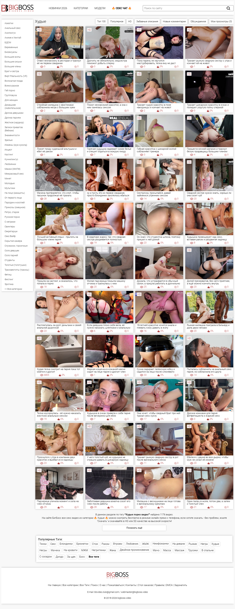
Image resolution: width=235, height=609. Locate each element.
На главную (54, 585)
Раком (105, 543)
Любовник (132, 543)
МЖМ (84, 550)
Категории (81, 8)
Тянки (43, 543)
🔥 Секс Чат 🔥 (121, 8)
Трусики (193, 550)
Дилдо (59, 556)
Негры (43, 550)
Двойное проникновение (134, 549)
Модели (99, 8)
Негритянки (99, 550)
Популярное (116, 21)
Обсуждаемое (198, 21)
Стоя (95, 543)
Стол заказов (145, 585)
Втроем (117, 543)
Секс (53, 543)
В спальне (208, 550)
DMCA (169, 585)
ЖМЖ (145, 543)
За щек (71, 556)
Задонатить (180, 585)
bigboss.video (124, 598)
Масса (167, 550)
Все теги (94, 556)
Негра (204, 543)
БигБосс (56, 518)
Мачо (156, 550)
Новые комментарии (174, 21)
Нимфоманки (161, 543)
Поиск (94, 585)
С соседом (45, 556)
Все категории (70, 585)
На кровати (70, 550)
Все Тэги (84, 585)
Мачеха (55, 550)
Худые (215, 543)
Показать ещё (134, 527)
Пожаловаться (115, 585)
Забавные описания (147, 21)
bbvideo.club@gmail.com (106, 592)
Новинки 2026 (58, 8)
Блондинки (66, 543)
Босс (82, 556)
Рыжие (193, 543)
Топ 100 (101, 21)
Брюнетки (82, 543)
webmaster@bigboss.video (134, 592)
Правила (159, 585)
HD (130, 21)
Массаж (179, 550)
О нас (103, 585)
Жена (113, 550)
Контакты (130, 585)
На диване (178, 543)
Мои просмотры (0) (221, 21)
